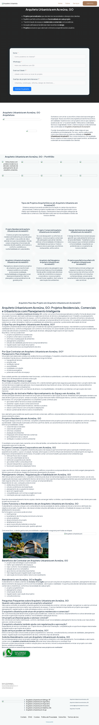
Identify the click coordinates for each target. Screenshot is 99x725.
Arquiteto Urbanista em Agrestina (38, 702)
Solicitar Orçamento (22, 89)
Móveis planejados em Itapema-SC (8, 684)
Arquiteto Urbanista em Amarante (38, 706)
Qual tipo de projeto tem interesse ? (26, 79)
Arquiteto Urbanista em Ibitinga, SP (38, 700)
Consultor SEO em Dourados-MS (7, 688)
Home (60, 3)
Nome (15, 53)
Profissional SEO (49, 722)
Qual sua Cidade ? (19, 70)
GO (89, 127)
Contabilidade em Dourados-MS (7, 687)
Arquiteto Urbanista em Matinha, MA (38, 708)
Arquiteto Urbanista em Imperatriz (38, 704)
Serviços (76, 3)
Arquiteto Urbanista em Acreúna (76, 127)
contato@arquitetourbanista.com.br (79, 705)
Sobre (67, 3)
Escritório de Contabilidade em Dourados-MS (10, 685)
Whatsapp (16, 62)
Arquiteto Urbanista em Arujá (36, 710)
